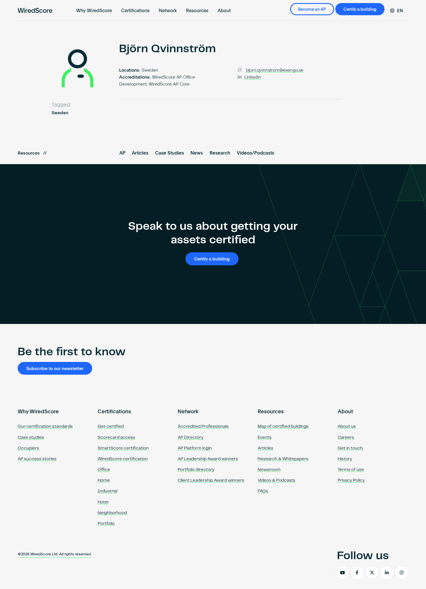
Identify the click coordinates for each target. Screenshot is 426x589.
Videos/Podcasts (255, 153)
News (196, 153)
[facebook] (357, 572)
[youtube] (342, 572)
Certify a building (359, 10)
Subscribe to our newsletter (54, 369)
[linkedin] (386, 572)
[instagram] (401, 572)
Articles (140, 153)
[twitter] (371, 572)
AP (122, 153)
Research (220, 153)
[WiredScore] (35, 10)
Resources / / (32, 153)
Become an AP (312, 10)
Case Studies (169, 153)
